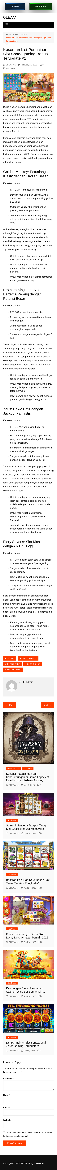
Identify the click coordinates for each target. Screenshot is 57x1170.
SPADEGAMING (14, 670)
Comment (8, 1078)
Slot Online (10, 68)
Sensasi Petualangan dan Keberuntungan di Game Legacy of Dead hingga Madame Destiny (27, 777)
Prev (11, 705)
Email (6, 1107)
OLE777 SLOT (13, 664)
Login (15, 6)
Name (6, 1095)
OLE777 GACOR (29, 658)
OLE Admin (11, 65)
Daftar (40, 6)
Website (7, 1120)
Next (45, 705)
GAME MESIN (13, 768)
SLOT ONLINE (33, 664)
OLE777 (9, 17)
